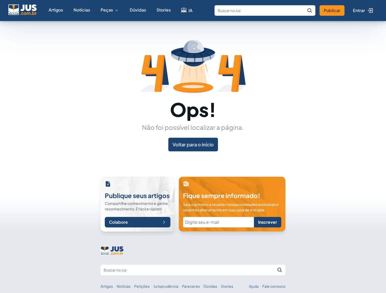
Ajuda (254, 286)
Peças (107, 10)
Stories (164, 10)
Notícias (82, 10)
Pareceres (191, 286)
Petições (142, 286)
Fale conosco (273, 286)
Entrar (359, 10)
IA (190, 10)
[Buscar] (309, 10)
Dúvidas (138, 10)
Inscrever (267, 222)
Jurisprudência (165, 286)
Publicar (332, 10)
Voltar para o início (193, 144)
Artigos (56, 10)
